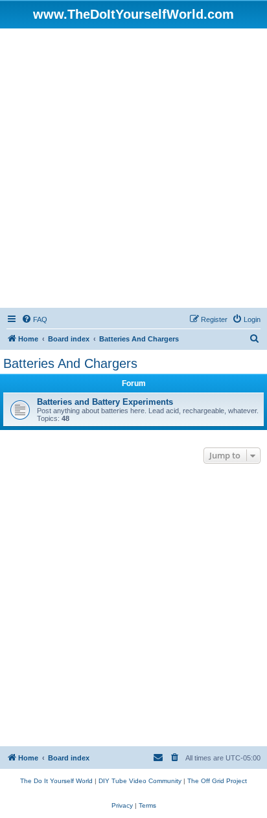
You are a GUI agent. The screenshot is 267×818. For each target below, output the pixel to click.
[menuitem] (34, 319)
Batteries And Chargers (70, 363)
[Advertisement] (133, 168)
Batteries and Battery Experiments (105, 402)
